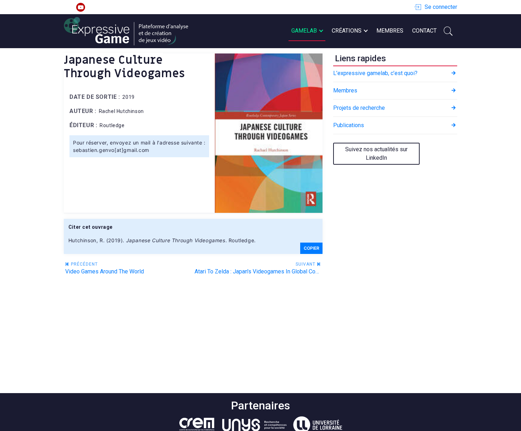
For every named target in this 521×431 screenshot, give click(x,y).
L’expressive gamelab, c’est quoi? (375, 73)
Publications (348, 125)
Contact (424, 30)
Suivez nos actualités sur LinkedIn (376, 153)
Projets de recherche (359, 107)
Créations (347, 30)
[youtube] (80, 7)
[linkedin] (68, 7)
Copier (311, 248)
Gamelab (304, 30)
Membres (389, 30)
